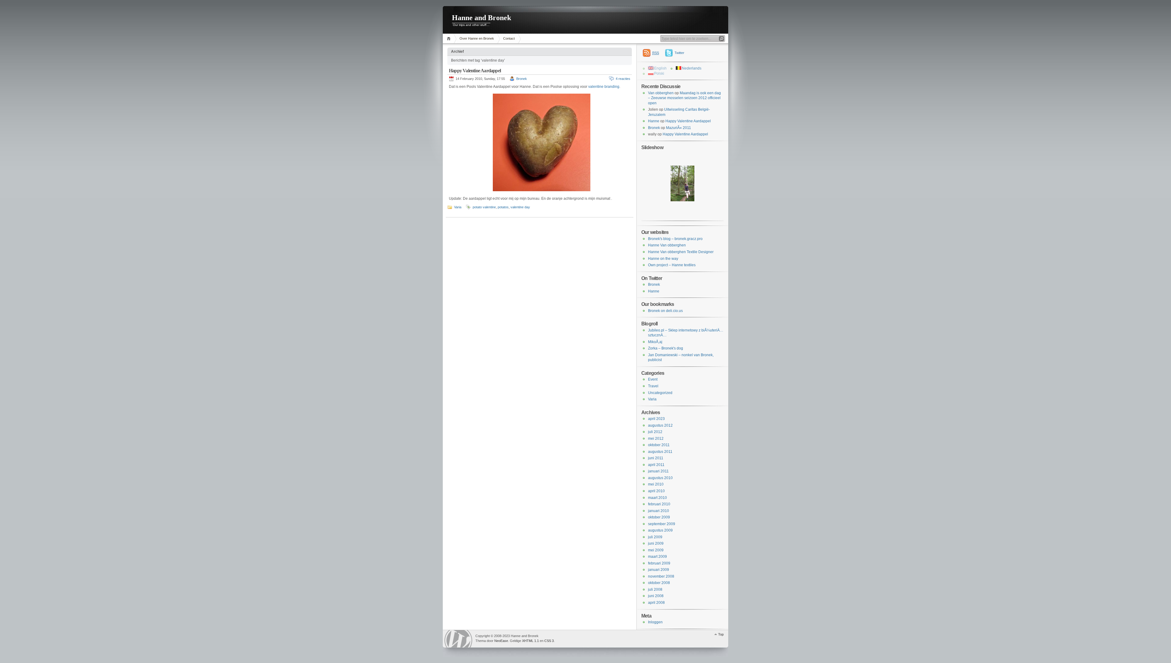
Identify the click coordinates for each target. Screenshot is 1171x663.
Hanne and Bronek (481, 18)
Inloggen (655, 622)
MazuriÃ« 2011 (678, 128)
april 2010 (656, 491)
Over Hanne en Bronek (477, 38)
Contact (509, 38)
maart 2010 (657, 498)
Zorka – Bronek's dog (665, 348)
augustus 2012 (660, 425)
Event (652, 379)
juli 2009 (655, 537)
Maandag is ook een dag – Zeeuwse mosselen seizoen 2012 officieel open (684, 98)
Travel (653, 386)
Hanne (653, 121)
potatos (503, 207)
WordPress (458, 638)
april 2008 (656, 602)
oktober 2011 (659, 445)
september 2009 (661, 524)
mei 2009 (656, 550)
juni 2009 (656, 543)
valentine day (520, 207)
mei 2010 (656, 484)
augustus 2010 (660, 478)
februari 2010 (659, 504)
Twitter (679, 53)
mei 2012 (656, 438)
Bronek (521, 79)
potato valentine (484, 207)
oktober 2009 (659, 517)
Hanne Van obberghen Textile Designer (681, 252)
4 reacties (623, 79)
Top (721, 634)
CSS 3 (549, 641)
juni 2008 (656, 596)
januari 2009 (658, 570)
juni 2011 (655, 458)
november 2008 (661, 576)
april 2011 (656, 465)
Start (450, 38)
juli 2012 (655, 432)
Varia (457, 207)
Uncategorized (660, 393)
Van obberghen (661, 93)
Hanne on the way (663, 258)
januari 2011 (658, 471)
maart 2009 (657, 556)
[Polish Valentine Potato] (540, 142)
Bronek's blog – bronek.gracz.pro (675, 239)
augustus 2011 (660, 452)
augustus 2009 (660, 530)
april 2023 (656, 419)
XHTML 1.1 (530, 641)
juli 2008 (655, 589)
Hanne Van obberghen (667, 245)
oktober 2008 (659, 583)
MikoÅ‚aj (655, 342)
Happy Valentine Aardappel (475, 70)
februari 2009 (659, 563)
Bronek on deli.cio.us (665, 311)
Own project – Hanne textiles (672, 265)
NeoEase (501, 641)
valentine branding (603, 86)
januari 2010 (658, 511)
